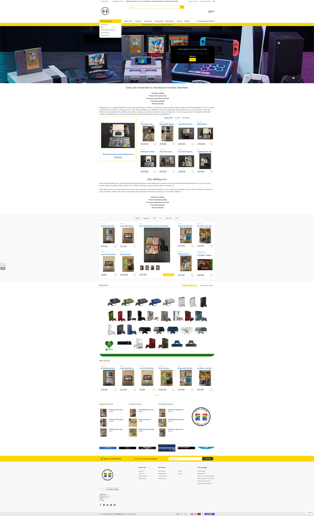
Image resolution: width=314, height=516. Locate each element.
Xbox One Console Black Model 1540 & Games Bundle (166, 152)
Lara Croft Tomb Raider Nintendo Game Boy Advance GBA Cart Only (109, 254)
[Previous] (214, 380)
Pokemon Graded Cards (190, 285)
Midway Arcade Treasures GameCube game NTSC (185, 254)
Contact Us (142, 473)
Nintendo (162, 121)
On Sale (177, 118)
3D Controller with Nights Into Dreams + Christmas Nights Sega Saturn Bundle (148, 124)
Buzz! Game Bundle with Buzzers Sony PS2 (154, 226)
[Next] (100, 380)
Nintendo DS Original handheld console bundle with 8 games (167, 124)
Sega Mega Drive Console (204, 483)
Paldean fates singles (206, 285)
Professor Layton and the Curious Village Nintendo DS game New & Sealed (176, 429)
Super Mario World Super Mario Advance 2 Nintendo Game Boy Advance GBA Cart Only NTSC (127, 226)
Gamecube (168, 218)
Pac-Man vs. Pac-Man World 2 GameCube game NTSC (204, 226)
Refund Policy (162, 471)
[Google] (115, 505)
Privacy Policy (162, 478)
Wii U (177, 218)
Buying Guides (201, 473)
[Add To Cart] (154, 144)
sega (179, 121)
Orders (180, 471)
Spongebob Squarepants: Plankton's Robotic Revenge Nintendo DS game (176, 420)
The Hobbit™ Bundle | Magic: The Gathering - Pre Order (205, 255)
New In (137, 218)
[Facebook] (100, 505)
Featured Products (106, 404)
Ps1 (161, 218)
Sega (142, 121)
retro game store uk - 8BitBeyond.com (202, 252)
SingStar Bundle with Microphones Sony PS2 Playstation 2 (205, 152)
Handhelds (185, 118)
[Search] (182, 7)
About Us (141, 471)
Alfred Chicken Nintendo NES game (127, 254)
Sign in (203, 1)
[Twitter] (104, 505)
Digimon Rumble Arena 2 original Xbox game (147, 429)
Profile (179, 473)
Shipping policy (162, 473)
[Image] (201, 416)
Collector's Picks (135, 404)
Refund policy (142, 478)
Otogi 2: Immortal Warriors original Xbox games (146, 420)
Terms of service (162, 476)
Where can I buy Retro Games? (205, 476)
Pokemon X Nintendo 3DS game (176, 410)
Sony (198, 149)
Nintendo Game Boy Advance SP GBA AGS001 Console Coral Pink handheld (108, 226)
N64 (154, 218)
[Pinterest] (108, 505)
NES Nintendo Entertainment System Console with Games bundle (204, 124)
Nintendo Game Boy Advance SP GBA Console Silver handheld (117, 410)
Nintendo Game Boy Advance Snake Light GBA (116, 429)
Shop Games (192, 59)
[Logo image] (108, 448)
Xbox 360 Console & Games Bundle (185, 152)
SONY (179, 223)
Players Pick (168, 118)
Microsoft (162, 149)
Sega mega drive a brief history (205, 478)
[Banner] (157, 324)
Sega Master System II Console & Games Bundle (185, 124)
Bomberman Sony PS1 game (185, 226)
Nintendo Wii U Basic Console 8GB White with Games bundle (118, 154)
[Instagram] (111, 505)
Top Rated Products (165, 404)
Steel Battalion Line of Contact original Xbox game (146, 410)
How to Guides (201, 471)
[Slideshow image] (157, 54)
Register (208, 1)
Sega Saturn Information (203, 481)
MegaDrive (146, 218)
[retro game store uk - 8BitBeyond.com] (105, 11)
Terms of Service (143, 476)
